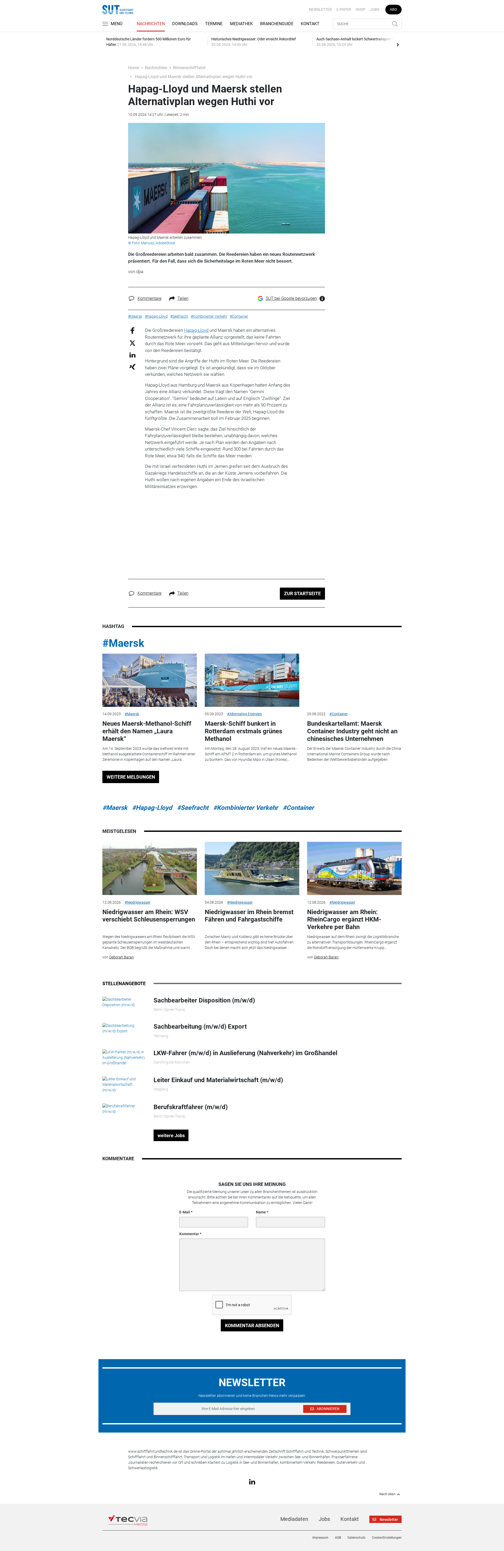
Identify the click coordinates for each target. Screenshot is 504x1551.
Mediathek (241, 23)
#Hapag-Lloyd (152, 807)
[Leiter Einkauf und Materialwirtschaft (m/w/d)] (124, 1084)
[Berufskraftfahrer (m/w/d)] (124, 1108)
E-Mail (184, 1212)
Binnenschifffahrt (189, 67)
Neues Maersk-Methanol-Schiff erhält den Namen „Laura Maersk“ (146, 731)
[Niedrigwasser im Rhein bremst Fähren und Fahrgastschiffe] (252, 868)
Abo (393, 9)
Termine (214, 23)
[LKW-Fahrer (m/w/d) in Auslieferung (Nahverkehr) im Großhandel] (124, 1057)
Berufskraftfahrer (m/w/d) (191, 1107)
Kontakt (310, 23)
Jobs (374, 9)
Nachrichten (151, 23)
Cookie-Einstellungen (387, 1537)
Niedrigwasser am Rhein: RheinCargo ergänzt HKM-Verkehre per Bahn (344, 919)
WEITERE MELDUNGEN (131, 777)
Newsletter (320, 9)
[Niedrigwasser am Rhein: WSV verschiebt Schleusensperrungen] (149, 868)
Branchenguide (276, 23)
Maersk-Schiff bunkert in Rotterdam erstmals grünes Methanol (243, 731)
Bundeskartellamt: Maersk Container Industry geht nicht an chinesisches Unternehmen (352, 731)
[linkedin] (252, 1481)
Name (261, 1212)
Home (133, 67)
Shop (360, 9)
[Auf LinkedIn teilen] (132, 355)
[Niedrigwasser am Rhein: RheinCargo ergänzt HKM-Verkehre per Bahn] (354, 868)
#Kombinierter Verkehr (245, 807)
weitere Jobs (171, 1135)
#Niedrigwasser (137, 902)
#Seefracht (192, 807)
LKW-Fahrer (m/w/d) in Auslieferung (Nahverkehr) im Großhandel (245, 1053)
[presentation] (398, 44)
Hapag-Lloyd (196, 330)
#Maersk (123, 643)
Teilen (182, 298)
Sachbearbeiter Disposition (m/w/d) (204, 1000)
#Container (338, 714)
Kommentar (189, 1234)
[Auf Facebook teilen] (132, 330)
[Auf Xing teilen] (132, 366)
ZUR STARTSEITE (302, 593)
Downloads (185, 23)
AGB (338, 1537)
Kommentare (149, 298)
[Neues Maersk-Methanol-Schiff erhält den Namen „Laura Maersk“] (149, 680)
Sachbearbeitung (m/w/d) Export (200, 1026)
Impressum (320, 1537)
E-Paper (344, 9)
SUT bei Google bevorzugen (291, 298)
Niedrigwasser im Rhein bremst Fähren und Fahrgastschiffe (249, 915)
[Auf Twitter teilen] (132, 343)
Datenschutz (356, 1537)
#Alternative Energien (244, 714)
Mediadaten (294, 1519)
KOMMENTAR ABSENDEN (252, 1325)
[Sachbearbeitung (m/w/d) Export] (124, 1028)
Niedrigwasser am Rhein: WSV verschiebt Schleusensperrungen (148, 915)
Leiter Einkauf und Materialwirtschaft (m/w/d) (218, 1080)
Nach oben (387, 1494)
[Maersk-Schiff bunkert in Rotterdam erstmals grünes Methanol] (252, 680)
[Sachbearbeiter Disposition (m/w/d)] (124, 1002)
